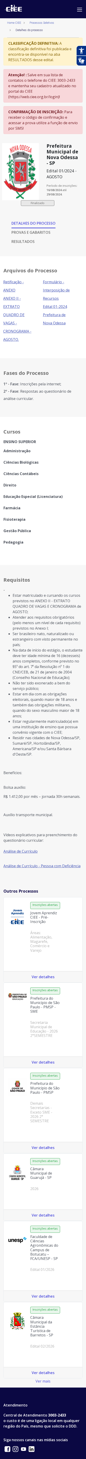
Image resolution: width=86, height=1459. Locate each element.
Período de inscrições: (62, 186)
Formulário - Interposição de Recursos (56, 290)
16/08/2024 (54, 190)
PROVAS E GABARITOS (30, 232)
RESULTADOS (23, 241)
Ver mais (43, 1381)
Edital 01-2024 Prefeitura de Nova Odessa (55, 315)
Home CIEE (14, 22)
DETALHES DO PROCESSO (33, 223)
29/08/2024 (54, 194)
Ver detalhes (43, 976)
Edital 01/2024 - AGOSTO (62, 173)
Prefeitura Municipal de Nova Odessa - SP (62, 154)
